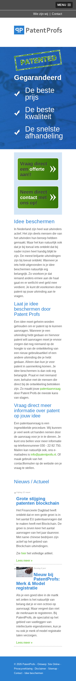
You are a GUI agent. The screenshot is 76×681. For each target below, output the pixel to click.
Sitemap (52, 668)
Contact (57, 13)
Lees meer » (24, 560)
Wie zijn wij (40, 13)
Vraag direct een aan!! (33, 169)
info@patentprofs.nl (43, 454)
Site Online (54, 664)
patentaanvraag (50, 388)
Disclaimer (40, 668)
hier (23, 553)
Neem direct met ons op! (33, 197)
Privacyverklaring (23, 668)
